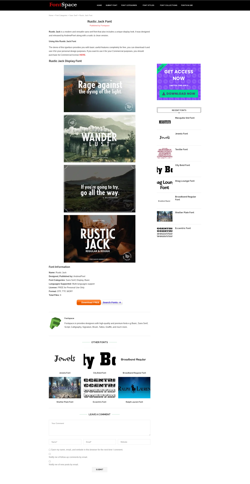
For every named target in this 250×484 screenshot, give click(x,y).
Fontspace (105, 25)
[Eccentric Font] (100, 387)
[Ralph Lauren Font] (134, 387)
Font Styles (148, 5)
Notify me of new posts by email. (64, 464)
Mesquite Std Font (185, 118)
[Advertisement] (179, 37)
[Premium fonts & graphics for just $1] (179, 65)
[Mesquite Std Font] (165, 122)
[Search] (200, 5)
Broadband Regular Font (134, 373)
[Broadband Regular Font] (134, 358)
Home (99, 5)
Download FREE (90, 302)
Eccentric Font (99, 402)
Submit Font (111, 5)
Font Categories (129, 5)
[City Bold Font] (100, 358)
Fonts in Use (187, 5)
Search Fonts (110, 302)
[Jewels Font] (65, 358)
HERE (82, 55)
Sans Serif (73, 15)
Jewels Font (64, 373)
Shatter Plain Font (65, 402)
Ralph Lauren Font (134, 402)
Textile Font (181, 149)
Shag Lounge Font (185, 181)
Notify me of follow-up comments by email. (68, 457)
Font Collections (168, 5)
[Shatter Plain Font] (65, 387)
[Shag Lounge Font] (165, 185)
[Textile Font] (165, 153)
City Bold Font (99, 373)
